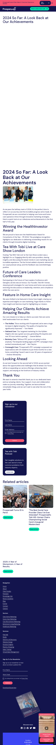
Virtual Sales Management (11, 652)
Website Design (8, 642)
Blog (4, 601)
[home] (9, 8)
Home (5, 586)
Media (5, 637)
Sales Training (7, 649)
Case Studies (7, 591)
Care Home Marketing (9, 617)
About (5, 589)
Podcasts (6, 594)
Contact (5, 606)
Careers (5, 608)
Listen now (9, 472)
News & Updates (8, 599)
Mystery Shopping (8, 647)
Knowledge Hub (7, 596)
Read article (8, 517)
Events (5, 603)
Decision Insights (8, 644)
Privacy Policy (10, 433)
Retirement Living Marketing (11, 624)
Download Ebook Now (9, 688)
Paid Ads (5, 634)
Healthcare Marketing (9, 626)
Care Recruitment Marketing (11, 621)
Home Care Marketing (9, 619)
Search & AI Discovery (10, 639)
